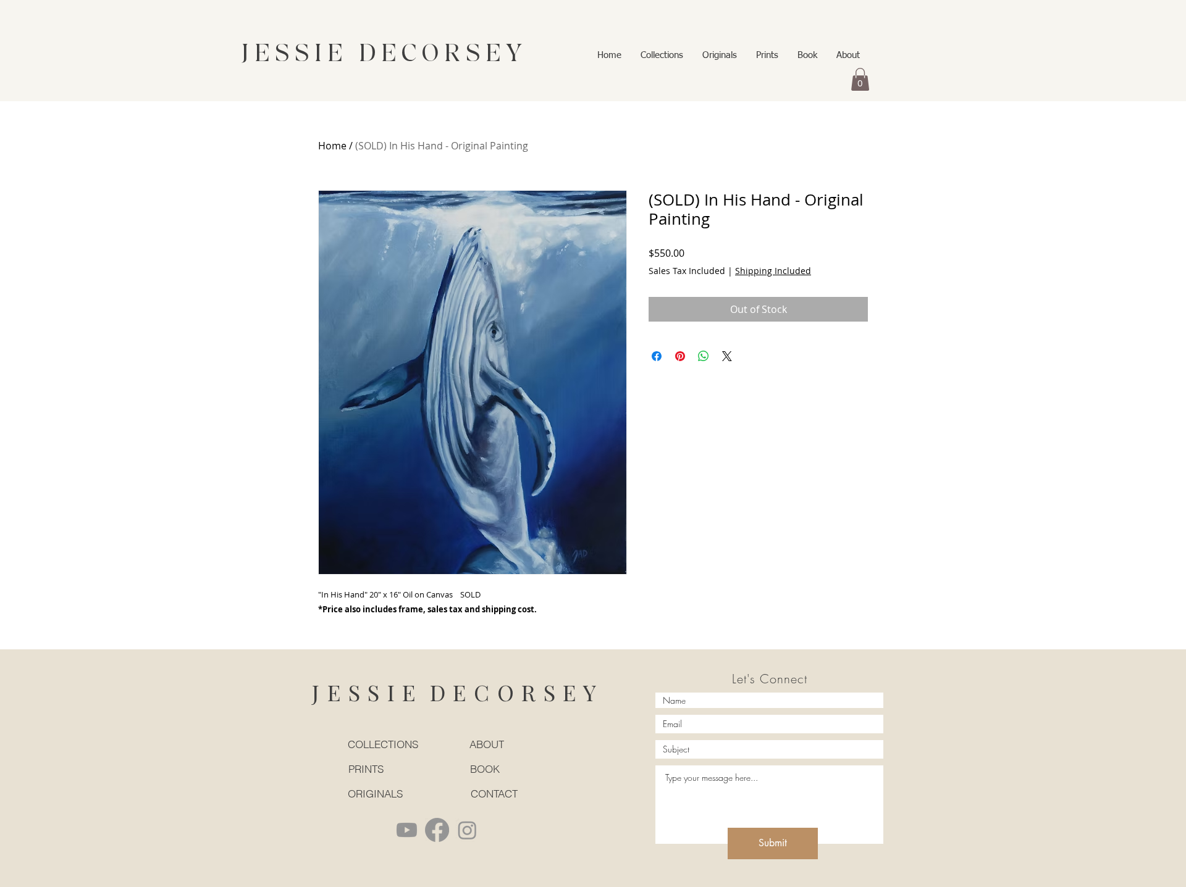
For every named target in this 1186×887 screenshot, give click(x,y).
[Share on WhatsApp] (703, 356)
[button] (860, 79)
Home (332, 145)
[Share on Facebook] (656, 356)
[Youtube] (407, 830)
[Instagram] (467, 830)
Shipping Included (773, 271)
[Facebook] (437, 830)
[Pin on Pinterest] (680, 356)
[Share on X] (727, 356)
